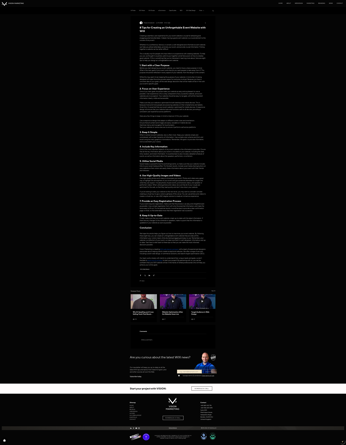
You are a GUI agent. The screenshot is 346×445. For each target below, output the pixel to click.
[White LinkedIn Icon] (131, 428)
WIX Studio (151, 10)
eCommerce (161, 10)
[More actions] (205, 23)
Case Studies (172, 10)
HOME (132, 405)
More (200, 10)
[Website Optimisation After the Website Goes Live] (173, 301)
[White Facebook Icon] (133, 428)
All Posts (133, 10)
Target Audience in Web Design (200, 313)
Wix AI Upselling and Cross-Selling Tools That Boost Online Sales (143, 313)
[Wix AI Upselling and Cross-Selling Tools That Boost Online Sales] (144, 301)
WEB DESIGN (133, 411)
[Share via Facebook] (140, 275)
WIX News (142, 10)
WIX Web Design (191, 10)
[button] (299, 3)
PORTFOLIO (133, 417)
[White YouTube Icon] (136, 428)
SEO (181, 10)
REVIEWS (132, 409)
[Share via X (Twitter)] (145, 275)
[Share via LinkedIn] (149, 275)
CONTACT (133, 419)
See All (213, 291)
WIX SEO (132, 413)
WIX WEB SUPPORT (135, 415)
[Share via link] (154, 275)
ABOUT (132, 407)
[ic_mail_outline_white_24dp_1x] (139, 428)
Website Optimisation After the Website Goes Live (172, 313)
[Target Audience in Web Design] (202, 301)
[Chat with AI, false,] (342, 441)
